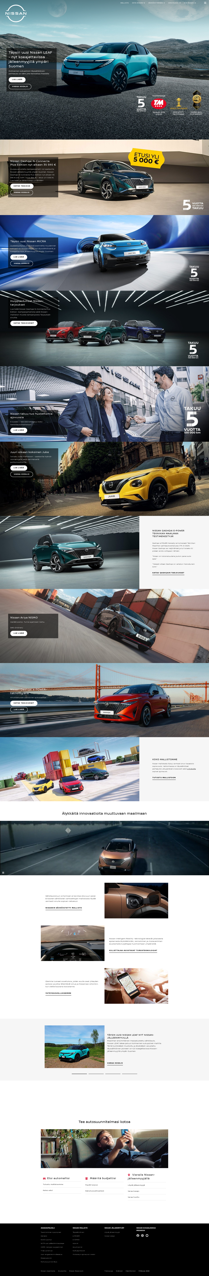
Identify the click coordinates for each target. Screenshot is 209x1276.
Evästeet (119, 1271)
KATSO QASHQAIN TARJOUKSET (168, 573)
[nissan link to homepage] (15, 13)
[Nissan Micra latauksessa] (167, 1047)
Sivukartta (62, 1271)
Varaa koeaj (133, 1191)
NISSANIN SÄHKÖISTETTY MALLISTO (64, 908)
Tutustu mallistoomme (53, 1184)
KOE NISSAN (189, 3)
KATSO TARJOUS (22, 186)
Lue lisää (17, 79)
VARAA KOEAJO (21, 192)
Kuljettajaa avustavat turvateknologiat (133, 950)
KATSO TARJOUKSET (24, 323)
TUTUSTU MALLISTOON (164, 778)
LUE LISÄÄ (19, 257)
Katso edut (48, 1190)
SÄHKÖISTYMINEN (155, 3)
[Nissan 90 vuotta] (41, 1047)
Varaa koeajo (20, 86)
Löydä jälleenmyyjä (136, 1185)
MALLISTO (125, 3)
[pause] (3, 873)
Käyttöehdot (131, 1271)
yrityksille (191, 769)
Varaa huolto (133, 1197)
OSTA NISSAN (137, 3)
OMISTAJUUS (173, 3)
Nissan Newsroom (76, 1271)
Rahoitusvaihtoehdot (94, 1191)
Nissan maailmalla (48, 1271)
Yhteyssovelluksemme (58, 993)
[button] (205, 3)
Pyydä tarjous (91, 1185)
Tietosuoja (108, 1271)
